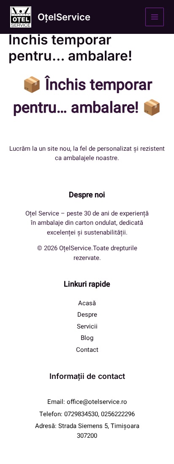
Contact (87, 349)
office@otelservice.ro (97, 401)
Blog (87, 337)
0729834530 (81, 414)
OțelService (64, 16)
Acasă (87, 303)
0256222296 (118, 414)
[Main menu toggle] (154, 17)
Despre (87, 314)
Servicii (87, 326)
